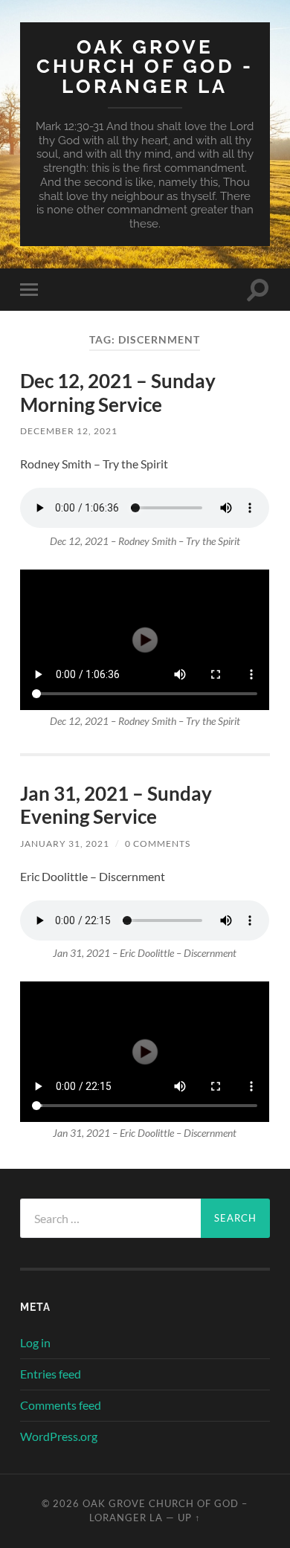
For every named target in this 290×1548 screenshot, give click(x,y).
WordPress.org (58, 1436)
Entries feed (50, 1374)
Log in (35, 1342)
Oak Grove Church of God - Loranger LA (145, 66)
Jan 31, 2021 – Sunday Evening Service (116, 805)
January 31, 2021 (64, 843)
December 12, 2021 (68, 430)
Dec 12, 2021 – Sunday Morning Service (118, 392)
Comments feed (60, 1405)
